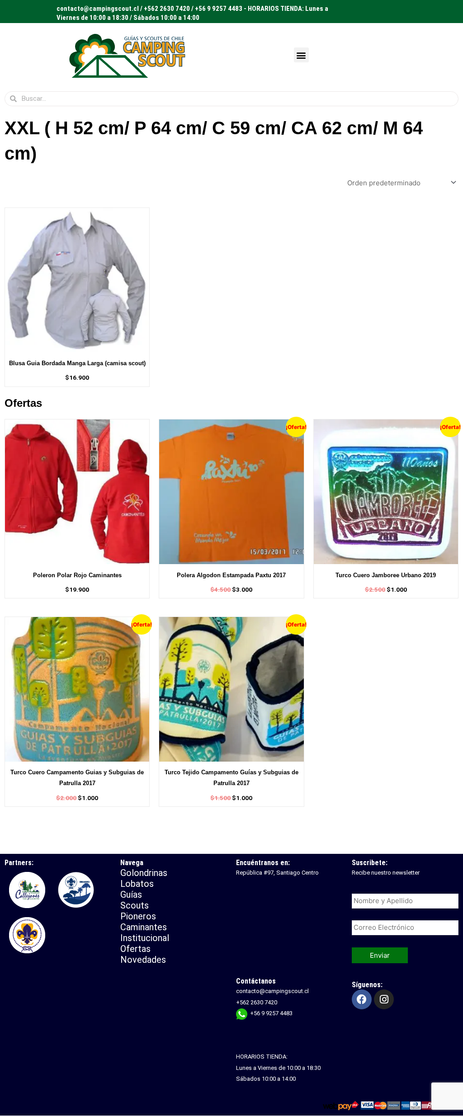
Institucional (145, 937)
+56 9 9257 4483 (271, 1013)
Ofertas (135, 948)
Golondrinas (143, 872)
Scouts (134, 905)
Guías (131, 894)
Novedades (143, 959)
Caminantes (143, 927)
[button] (301, 54)
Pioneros (138, 916)
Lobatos (137, 883)
